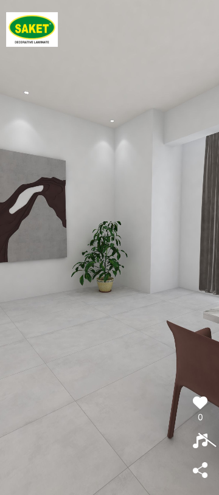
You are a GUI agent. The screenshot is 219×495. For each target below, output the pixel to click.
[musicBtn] (200, 441)
